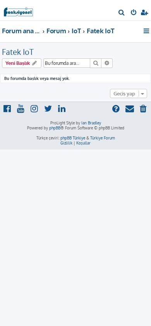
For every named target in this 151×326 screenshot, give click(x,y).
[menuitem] (122, 13)
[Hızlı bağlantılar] (147, 31)
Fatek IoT (18, 52)
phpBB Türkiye (72, 138)
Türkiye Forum (102, 138)
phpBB (54, 128)
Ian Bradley (91, 123)
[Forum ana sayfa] (18, 10)
